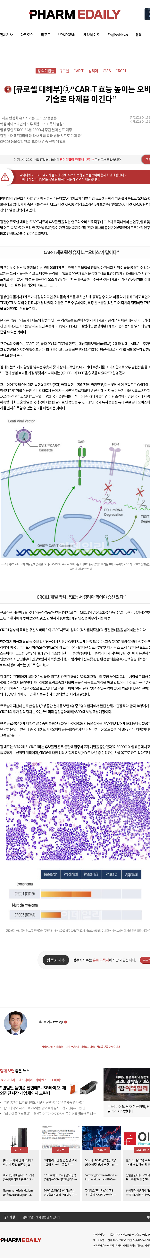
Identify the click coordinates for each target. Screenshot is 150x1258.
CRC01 (121, 70)
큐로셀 (64, 70)
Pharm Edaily (20, 1240)
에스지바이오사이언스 (32, 1079)
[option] (53, 1217)
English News (118, 34)
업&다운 (101, 1150)
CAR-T (78, 70)
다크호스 (27, 34)
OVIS (107, 70)
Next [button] (23, 1219)
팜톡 (139, 34)
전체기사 (6, 34)
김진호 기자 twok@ (50, 1021)
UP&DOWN (66, 34)
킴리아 (93, 70)
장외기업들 (46, 70)
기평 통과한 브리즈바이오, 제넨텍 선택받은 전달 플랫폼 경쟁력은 (44, 1102)
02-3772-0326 (119, 1240)
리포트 (46, 34)
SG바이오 (56, 1079)
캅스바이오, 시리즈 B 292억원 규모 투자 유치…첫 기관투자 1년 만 (44, 1108)
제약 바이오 (91, 34)
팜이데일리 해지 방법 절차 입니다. (41, 1217)
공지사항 (9, 1217)
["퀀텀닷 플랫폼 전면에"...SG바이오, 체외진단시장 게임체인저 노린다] (84, 1086)
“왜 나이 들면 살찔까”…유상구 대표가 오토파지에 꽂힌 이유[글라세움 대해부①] (53, 1113)
